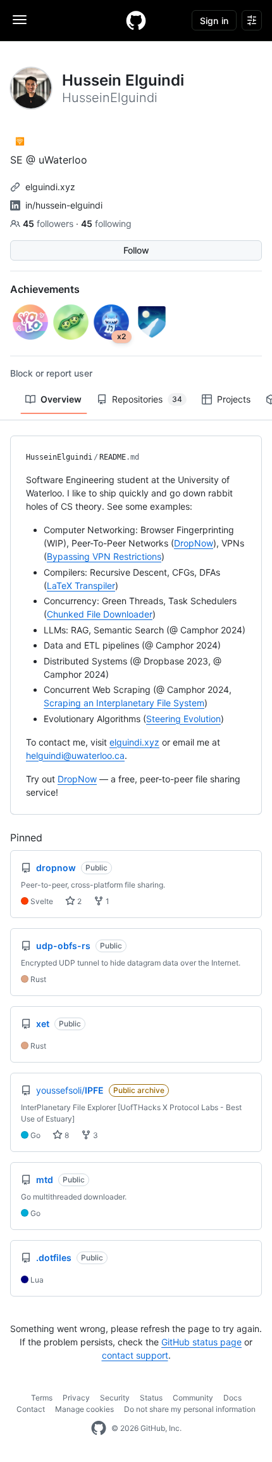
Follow (136, 250)
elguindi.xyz (50, 186)
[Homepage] (136, 20)
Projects (233, 399)
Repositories (147, 399)
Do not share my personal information (190, 1409)
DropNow (193, 543)
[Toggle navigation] (19, 19)
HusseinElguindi (59, 457)
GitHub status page (201, 1341)
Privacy (76, 1397)
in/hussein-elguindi (63, 205)
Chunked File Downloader (99, 614)
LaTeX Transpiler (81, 585)
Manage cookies (84, 1409)
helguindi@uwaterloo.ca (75, 755)
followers (49, 223)
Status (151, 1397)
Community (193, 1397)
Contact (30, 1409)
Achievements (45, 289)
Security (115, 1397)
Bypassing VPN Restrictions (104, 556)
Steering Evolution (183, 718)
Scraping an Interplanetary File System (124, 702)
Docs (232, 1397)
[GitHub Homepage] (98, 1428)
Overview (61, 399)
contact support (135, 1355)
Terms (42, 1397)
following (106, 223)
